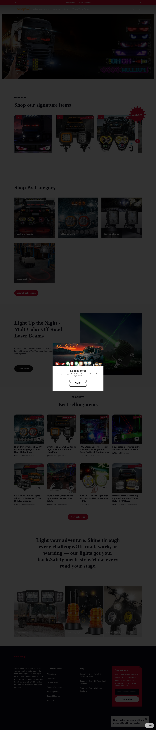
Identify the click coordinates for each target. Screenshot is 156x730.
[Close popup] (101, 341)
